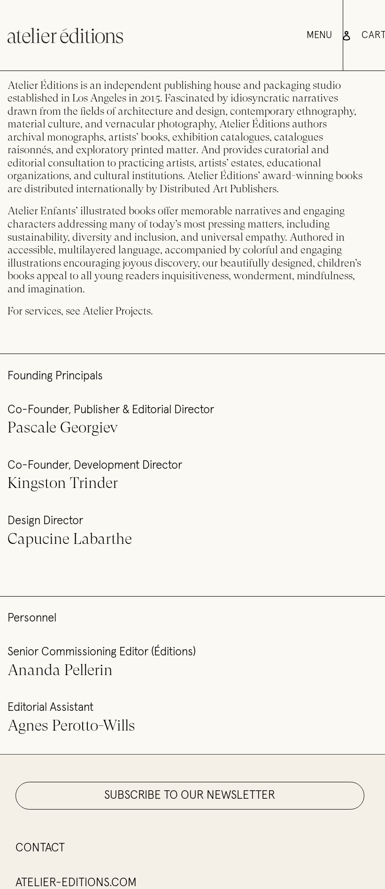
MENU (319, 35)
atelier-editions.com (76, 883)
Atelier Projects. (118, 311)
